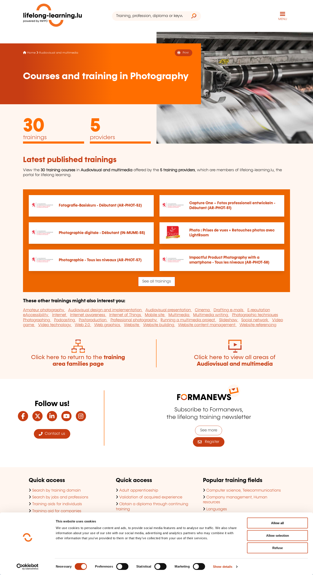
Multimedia (179, 315)
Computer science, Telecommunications (243, 490)
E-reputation (258, 310)
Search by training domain (56, 490)
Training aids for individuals (57, 504)
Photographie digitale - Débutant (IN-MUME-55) (102, 233)
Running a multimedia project (188, 320)
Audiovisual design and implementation (105, 310)
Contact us (54, 434)
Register (210, 442)
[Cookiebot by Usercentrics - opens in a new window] (27, 567)
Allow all (277, 523)
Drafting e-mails (229, 310)
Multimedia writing (211, 315)
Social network (255, 320)
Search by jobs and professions (60, 497)
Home (31, 52)
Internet (59, 315)
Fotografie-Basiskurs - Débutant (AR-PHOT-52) (100, 205)
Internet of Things (125, 315)
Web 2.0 (83, 325)
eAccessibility (36, 315)
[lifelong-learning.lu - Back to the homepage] (52, 16)
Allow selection (277, 535)
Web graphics (107, 325)
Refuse (277, 548)
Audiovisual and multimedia (58, 52)
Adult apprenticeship (138, 490)
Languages (216, 509)
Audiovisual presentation (168, 310)
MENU (282, 19)
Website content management (207, 325)
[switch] (122, 566)
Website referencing (258, 325)
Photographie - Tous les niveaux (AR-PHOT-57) (100, 260)
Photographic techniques (255, 315)
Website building (159, 325)
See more (208, 430)
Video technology (55, 325)
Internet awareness (88, 315)
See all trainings (156, 281)
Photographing (37, 320)
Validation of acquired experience (150, 497)
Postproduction (93, 320)
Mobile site (155, 315)
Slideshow (228, 320)
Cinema (203, 310)
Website (132, 325)
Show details (222, 566)
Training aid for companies (56, 511)
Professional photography (134, 320)
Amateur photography (44, 310)
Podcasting (65, 320)
